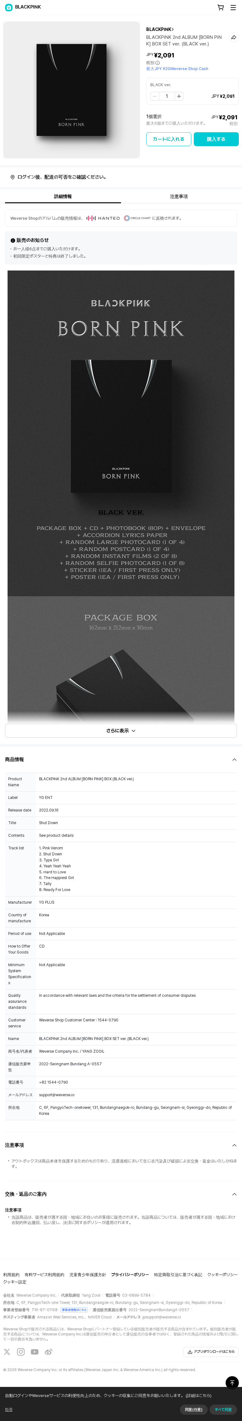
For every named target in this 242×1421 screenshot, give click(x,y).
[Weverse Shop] (9, 7)
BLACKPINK (158, 29)
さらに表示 (117, 731)
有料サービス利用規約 (44, 1274)
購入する (216, 139)
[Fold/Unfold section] (121, 759)
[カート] (220, 7)
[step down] (155, 96)
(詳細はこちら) (198, 1395)
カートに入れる (168, 139)
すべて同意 (223, 1409)
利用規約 (11, 1274)
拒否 (9, 1409)
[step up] (179, 96)
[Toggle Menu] (233, 7)
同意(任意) (194, 1409)
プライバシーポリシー (130, 1274)
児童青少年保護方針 (87, 1274)
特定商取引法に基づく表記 (178, 1274)
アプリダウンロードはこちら (214, 1352)
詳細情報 (63, 196)
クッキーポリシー (222, 1274)
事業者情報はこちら (74, 1309)
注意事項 (179, 196)
